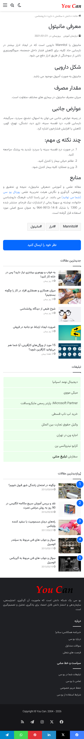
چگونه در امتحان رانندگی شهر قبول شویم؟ (32, 485)
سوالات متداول (73, 646)
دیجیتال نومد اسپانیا (65, 382)
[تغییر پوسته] (19, 7)
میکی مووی (71, 393)
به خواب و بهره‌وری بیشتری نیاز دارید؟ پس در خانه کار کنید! (30, 274)
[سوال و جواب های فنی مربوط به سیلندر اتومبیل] (70, 545)
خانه (75, 16)
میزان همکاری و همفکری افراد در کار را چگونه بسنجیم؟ (30, 292)
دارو (50, 16)
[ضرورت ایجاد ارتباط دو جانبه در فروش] (70, 332)
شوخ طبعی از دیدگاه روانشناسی (37, 309)
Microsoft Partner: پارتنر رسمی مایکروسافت (49, 403)
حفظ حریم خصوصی (70, 688)
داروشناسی (40, 16)
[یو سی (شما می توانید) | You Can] (42, 589)
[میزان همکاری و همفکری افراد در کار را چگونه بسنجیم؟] (70, 296)
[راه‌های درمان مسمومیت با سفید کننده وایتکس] (70, 527)
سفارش (65, 456)
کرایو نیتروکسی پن (66, 446)
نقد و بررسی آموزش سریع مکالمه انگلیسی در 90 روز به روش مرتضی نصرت (30, 505)
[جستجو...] (12, 7)
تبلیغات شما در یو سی (70, 674)
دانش (68, 16)
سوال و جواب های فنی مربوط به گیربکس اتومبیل (32, 560)
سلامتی (58, 16)
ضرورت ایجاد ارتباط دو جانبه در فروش (34, 327)
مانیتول (35, 226)
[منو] (5, 7)
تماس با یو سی (73, 681)
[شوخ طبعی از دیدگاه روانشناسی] (70, 314)
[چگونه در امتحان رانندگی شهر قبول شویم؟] (70, 491)
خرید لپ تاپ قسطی (65, 414)
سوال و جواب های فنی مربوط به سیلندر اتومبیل (33, 542)
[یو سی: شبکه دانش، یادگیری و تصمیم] (64, 5)
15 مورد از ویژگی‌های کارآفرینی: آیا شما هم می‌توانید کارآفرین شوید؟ (31, 347)
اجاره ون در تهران (67, 435)
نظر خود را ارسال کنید (42, 245)
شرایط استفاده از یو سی (69, 695)
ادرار (51, 226)
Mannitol (69, 226)
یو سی (77, 600)
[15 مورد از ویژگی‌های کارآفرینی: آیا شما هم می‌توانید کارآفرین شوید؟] (70, 351)
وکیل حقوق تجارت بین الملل (60, 425)
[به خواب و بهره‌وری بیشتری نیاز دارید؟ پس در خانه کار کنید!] (70, 278)
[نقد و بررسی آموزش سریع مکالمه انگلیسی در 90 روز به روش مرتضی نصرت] (70, 509)
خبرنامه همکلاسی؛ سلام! (68, 632)
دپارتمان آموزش (70, 36)
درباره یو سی (75, 639)
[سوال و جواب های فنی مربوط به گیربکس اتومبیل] (70, 564)
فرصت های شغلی (72, 653)
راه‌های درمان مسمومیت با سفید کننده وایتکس (33, 524)
